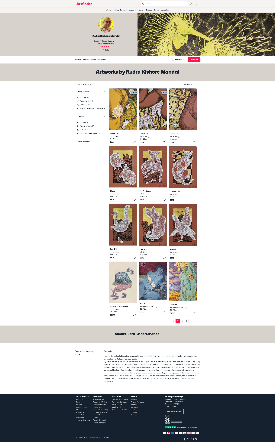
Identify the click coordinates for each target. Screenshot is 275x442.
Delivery (96, 417)
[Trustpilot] (181, 427)
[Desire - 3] (123, 116)
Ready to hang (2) (87, 126)
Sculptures (134, 407)
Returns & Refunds (99, 420)
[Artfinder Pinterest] (196, 439)
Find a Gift (96, 415)
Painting (116, 10)
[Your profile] (191, 4)
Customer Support (99, 423)
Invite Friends (97, 407)
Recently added (86, 101)
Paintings (134, 399)
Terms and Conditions (120, 402)
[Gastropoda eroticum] (123, 289)
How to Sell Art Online (120, 410)
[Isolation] (183, 288)
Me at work (101, 59)
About (93, 59)
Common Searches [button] (83, 420)
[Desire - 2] (153, 116)
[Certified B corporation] (173, 420)
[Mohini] (153, 288)
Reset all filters (84, 141)
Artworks (78, 59)
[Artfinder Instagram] (192, 439)
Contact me (194, 59)
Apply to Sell (116, 407)
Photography (131, 10)
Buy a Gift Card (98, 399)
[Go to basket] (196, 4)
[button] (91, 91)
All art (108, 10)
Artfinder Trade (81, 407)
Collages (134, 412)
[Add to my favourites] (134, 142)
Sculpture (140, 10)
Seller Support (117, 405)
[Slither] (123, 174)
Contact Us (80, 417)
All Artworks (84, 97)
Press (78, 402)
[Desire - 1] (183, 116)
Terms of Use (94, 437)
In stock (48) (85, 130)
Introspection (85, 105)
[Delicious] (153, 232)
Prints (122, 10)
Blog (77, 410)
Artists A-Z (80, 415)
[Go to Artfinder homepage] (84, 3)
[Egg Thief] (123, 231)
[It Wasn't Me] (183, 174)
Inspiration (165, 10)
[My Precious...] (153, 174)
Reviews (86, 59)
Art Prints (134, 405)
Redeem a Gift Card (100, 402)
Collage (156, 10)
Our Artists (80, 412)
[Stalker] (183, 232)
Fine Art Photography (138, 402)
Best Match (187, 84)
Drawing (149, 10)
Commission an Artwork (101, 412)
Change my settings (174, 411)
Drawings (134, 410)
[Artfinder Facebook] (184, 439)
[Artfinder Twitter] (188, 439)
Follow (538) (179, 59)
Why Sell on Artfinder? (120, 399)
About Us (79, 399)
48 (113, 44)
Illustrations (135, 415)
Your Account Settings (100, 410)
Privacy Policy (105, 437)
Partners (79, 405)
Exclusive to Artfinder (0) (90, 133)
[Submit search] (143, 3)
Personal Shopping (99, 405)
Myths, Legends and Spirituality (92, 108)
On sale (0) (84, 122)
